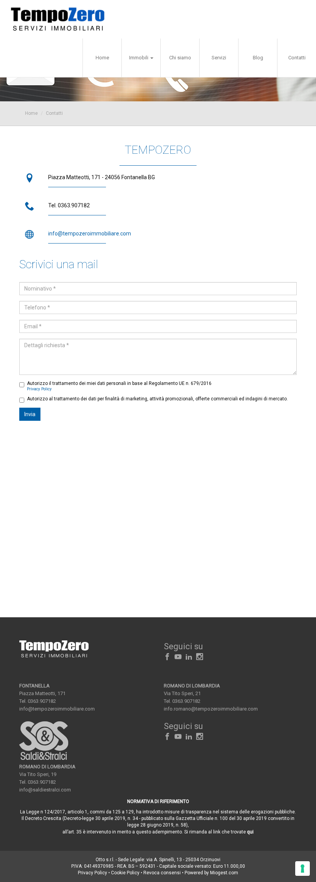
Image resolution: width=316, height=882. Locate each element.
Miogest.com (224, 872)
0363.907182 (42, 701)
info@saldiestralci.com (45, 790)
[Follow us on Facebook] (167, 657)
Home (102, 57)
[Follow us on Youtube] (178, 657)
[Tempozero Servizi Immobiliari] (58, 19)
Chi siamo (180, 57)
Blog (258, 57)
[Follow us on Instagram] (199, 657)
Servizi (219, 57)
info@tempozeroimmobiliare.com (89, 233)
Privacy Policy (39, 389)
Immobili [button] (139, 57)
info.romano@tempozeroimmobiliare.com (211, 709)
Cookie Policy (125, 872)
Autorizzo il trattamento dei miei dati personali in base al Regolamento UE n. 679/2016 (119, 386)
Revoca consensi (162, 872)
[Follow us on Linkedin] (188, 657)
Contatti (297, 57)
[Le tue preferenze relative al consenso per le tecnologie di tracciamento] (302, 868)
